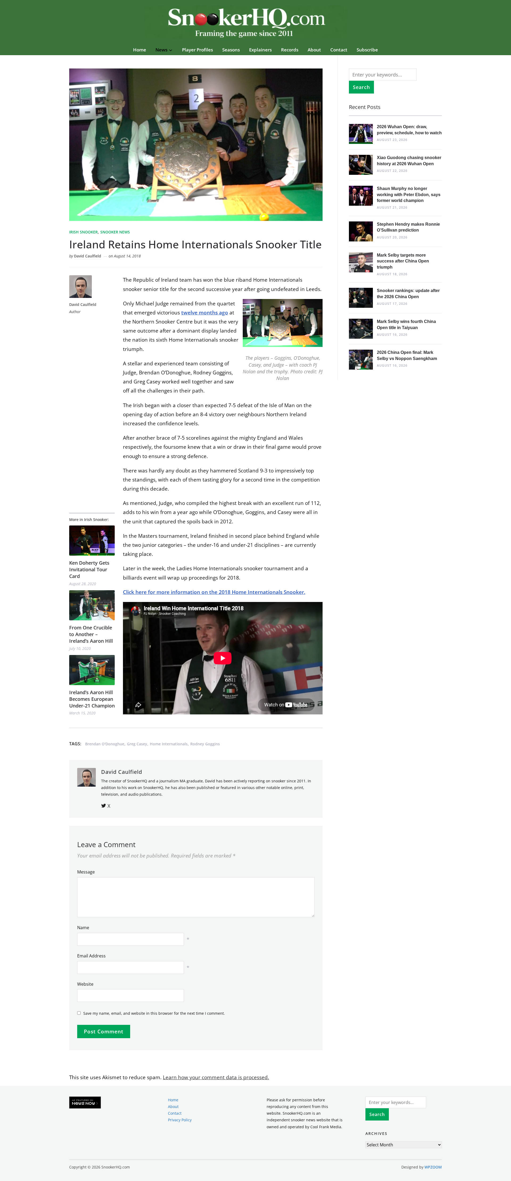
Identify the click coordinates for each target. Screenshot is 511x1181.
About (314, 50)
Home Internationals (169, 743)
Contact (338, 50)
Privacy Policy (180, 1119)
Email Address (91, 956)
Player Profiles (197, 50)
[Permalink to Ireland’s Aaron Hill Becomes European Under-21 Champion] (92, 670)
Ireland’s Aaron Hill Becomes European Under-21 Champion (92, 699)
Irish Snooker (83, 231)
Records (289, 50)
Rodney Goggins (205, 743)
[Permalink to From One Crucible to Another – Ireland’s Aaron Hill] (92, 605)
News (161, 50)
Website (85, 984)
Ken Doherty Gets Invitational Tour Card (89, 569)
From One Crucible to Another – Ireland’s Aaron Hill (91, 634)
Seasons (231, 50)
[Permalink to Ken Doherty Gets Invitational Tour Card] (92, 540)
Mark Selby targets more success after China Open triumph (403, 261)
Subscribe (367, 50)
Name (83, 928)
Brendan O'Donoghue (104, 743)
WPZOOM (433, 1167)
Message (86, 872)
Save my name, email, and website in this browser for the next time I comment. (154, 1013)
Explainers (260, 50)
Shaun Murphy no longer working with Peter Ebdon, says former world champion (408, 194)
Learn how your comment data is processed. (216, 1077)
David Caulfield (87, 255)
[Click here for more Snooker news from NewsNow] (85, 1103)
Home (139, 50)
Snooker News (115, 231)
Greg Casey (137, 743)
